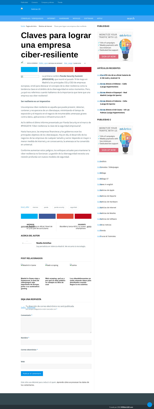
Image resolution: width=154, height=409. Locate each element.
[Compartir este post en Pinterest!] (83, 69)
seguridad (73, 207)
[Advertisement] (41, 184)
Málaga (103, 173)
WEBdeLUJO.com (127, 407)
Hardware (64, 18)
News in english (106, 184)
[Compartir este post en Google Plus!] (65, 69)
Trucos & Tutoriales (108, 236)
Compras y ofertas (48, 2)
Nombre (25, 338)
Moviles (76, 18)
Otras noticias (105, 225)
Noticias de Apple (107, 190)
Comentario (26, 315)
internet (35, 207)
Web (23, 361)
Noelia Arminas (32, 63)
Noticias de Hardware (109, 202)
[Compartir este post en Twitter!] (29, 69)
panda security (59, 207)
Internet (51, 18)
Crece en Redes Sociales (132, 2)
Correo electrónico (29, 350)
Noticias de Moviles (108, 213)
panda (46, 207)
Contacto (35, 2)
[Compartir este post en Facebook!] (47, 69)
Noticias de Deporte (108, 196)
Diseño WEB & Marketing (129, 2)
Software (88, 18)
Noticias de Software (108, 219)
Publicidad (24, 2)
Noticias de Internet (45, 26)
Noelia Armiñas (43, 243)
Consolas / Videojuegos (32, 18)
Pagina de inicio (31, 26)
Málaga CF (104, 179)
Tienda (60, 2)
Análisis (103, 161)
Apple (99, 18)
